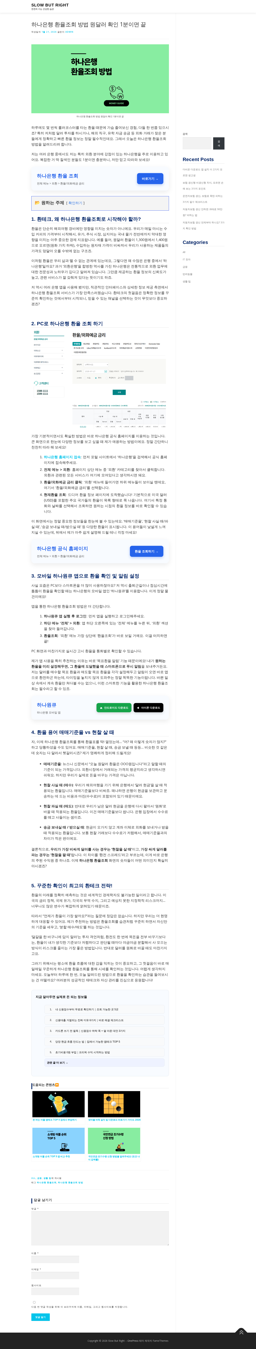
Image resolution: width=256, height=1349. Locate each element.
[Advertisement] (203, 72)
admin (69, 31)
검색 (185, 133)
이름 (35, 1253)
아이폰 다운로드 (150, 707)
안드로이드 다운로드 (116, 707)
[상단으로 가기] (241, 1332)
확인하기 (75, 202)
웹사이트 (36, 1285)
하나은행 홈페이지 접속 (62, 457)
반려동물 (187, 274)
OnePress (132, 1340)
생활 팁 (47, 1178)
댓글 (35, 1208)
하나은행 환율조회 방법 (70, 1182)
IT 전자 (187, 259)
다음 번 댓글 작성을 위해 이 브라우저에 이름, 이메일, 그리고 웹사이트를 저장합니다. (79, 1306)
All (33, 1178)
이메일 (36, 1269)
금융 (39, 1178)
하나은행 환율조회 (47, 1182)
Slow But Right (50, 5)
